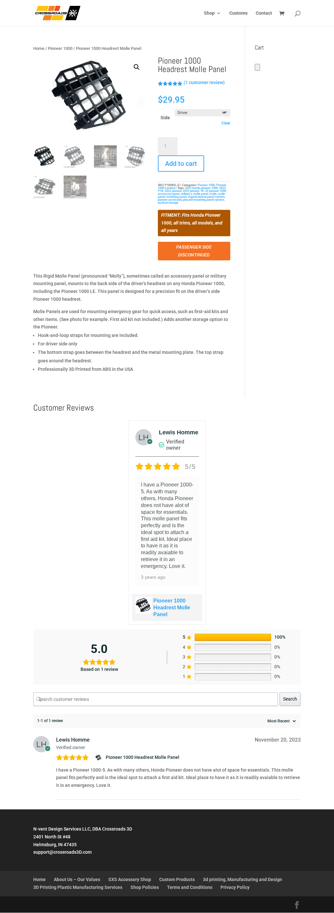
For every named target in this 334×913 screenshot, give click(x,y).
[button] (137, 67)
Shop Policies (144, 887)
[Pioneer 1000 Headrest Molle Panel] (99, 757)
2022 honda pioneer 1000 (201, 188)
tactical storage (168, 202)
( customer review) (204, 82)
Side (165, 117)
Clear (225, 123)
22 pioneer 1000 (215, 191)
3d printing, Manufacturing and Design (242, 879)
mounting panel (176, 196)
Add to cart (181, 163)
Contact (264, 13)
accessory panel (168, 194)
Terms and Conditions (189, 887)
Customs (238, 13)
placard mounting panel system (203, 199)
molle (213, 194)
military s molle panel (194, 194)
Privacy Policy (235, 887)
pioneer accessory (170, 199)
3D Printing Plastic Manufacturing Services (77, 887)
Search (290, 699)
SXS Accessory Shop (129, 879)
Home (38, 48)
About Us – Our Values (77, 879)
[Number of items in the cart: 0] (257, 67)
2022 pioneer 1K (193, 191)
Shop (209, 13)
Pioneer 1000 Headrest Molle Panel (171, 607)
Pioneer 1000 (60, 48)
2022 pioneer (173, 191)
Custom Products (177, 879)
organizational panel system (206, 196)
